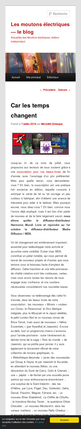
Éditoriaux (52, 77)
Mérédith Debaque (52, 124)
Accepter (64, 419)
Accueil (16, 77)
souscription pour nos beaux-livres (39, 172)
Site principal (33, 77)
